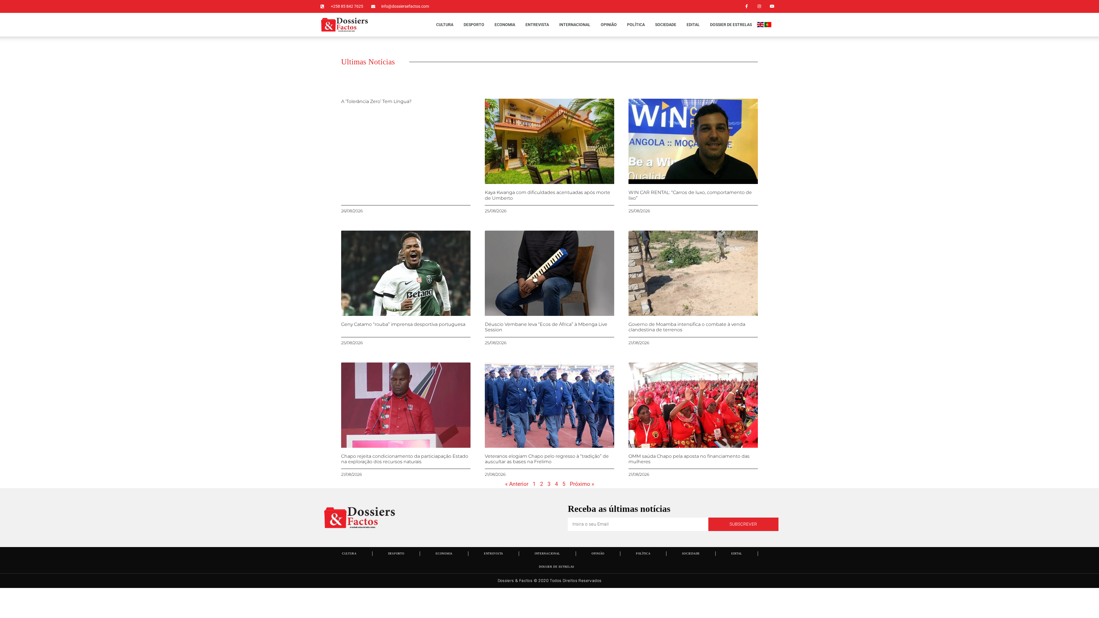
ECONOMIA (505, 24)
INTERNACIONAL (574, 24)
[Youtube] (772, 6)
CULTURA (444, 24)
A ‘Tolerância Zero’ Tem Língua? (376, 101)
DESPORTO (474, 24)
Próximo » (582, 484)
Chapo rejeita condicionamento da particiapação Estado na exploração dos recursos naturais (404, 458)
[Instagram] (759, 6)
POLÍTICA (636, 24)
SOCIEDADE (665, 24)
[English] (760, 25)
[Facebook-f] (746, 6)
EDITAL (693, 24)
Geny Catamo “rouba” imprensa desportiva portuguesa (403, 324)
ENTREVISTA (537, 24)
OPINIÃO (609, 24)
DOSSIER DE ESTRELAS (731, 24)
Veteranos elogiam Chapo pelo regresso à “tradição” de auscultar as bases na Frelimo (547, 458)
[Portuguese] (768, 25)
